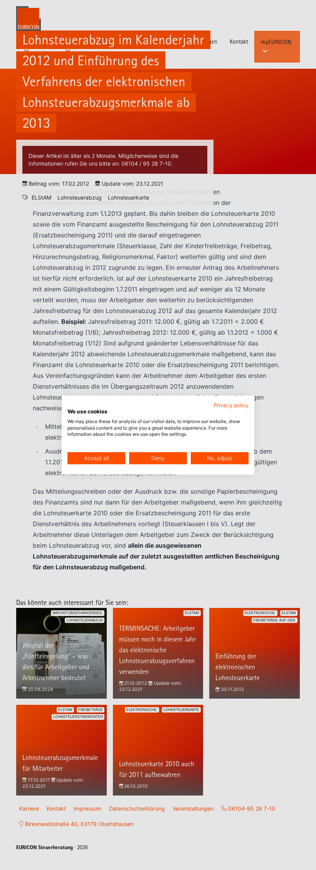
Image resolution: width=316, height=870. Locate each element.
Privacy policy (231, 405)
